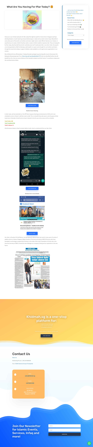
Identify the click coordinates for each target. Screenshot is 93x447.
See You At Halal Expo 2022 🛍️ (74, 24)
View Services (75, 42)
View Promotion (32, 188)
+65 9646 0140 (30, 383)
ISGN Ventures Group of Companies (24, 363)
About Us (14, 357)
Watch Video (32, 233)
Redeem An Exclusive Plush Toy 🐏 (75, 29)
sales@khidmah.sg (30, 376)
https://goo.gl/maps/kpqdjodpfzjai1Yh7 (31, 56)
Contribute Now (32, 105)
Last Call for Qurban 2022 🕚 (74, 22)
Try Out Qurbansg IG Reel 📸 (74, 27)
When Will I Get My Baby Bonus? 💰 (75, 20)
